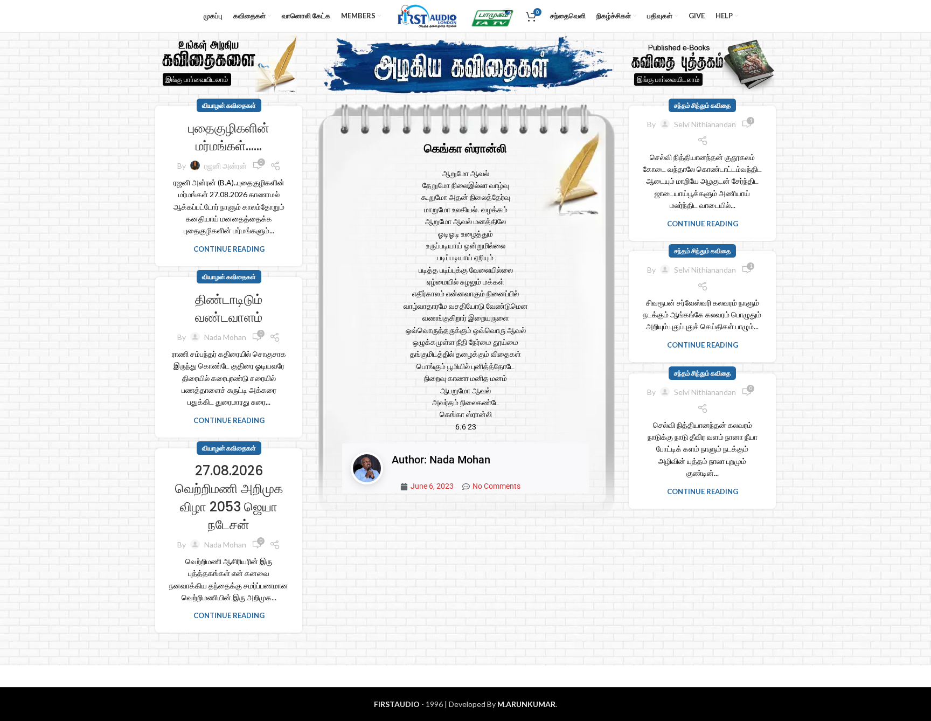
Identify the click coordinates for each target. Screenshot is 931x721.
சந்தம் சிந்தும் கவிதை (702, 105)
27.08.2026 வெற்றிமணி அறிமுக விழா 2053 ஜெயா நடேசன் (229, 498)
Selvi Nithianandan (705, 124)
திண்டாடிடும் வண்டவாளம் (228, 308)
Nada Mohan (225, 337)
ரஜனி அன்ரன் (225, 165)
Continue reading (229, 249)
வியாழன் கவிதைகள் (229, 105)
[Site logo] (425, 15)
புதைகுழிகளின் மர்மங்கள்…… (228, 137)
